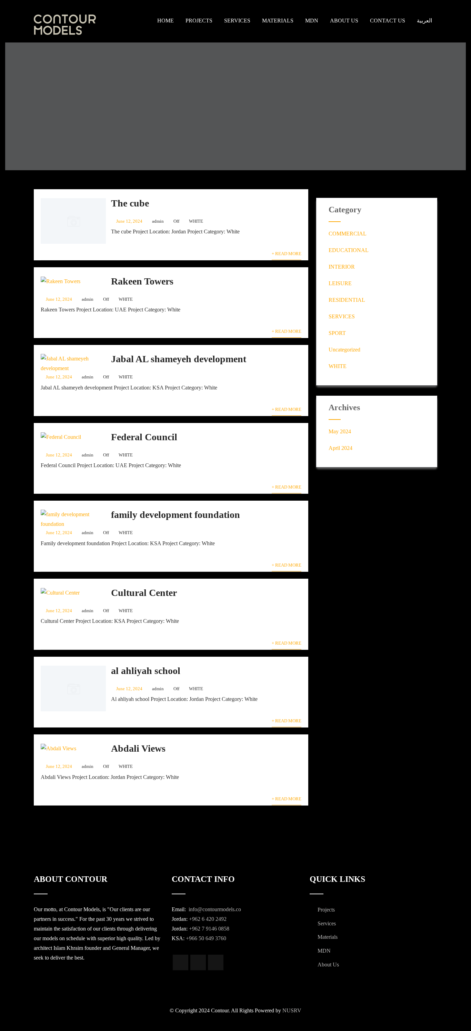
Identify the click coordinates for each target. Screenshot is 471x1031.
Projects (199, 20)
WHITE (196, 221)
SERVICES (342, 316)
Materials (277, 20)
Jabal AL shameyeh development (178, 359)
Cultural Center (144, 592)
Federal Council (144, 437)
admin (158, 221)
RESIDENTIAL (347, 300)
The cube (130, 203)
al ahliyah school (145, 670)
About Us (344, 20)
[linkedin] (215, 962)
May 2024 (340, 431)
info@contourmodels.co (214, 909)
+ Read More (286, 253)
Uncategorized (344, 350)
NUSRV (291, 1010)
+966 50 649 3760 (206, 938)
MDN (311, 20)
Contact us (387, 20)
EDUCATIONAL (349, 250)
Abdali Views (138, 748)
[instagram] (198, 962)
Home (165, 20)
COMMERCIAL (348, 234)
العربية (424, 20)
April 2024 (340, 448)
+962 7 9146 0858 (209, 929)
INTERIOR (342, 267)
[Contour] (78, 25)
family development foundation (175, 514)
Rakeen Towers (142, 281)
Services (237, 20)
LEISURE (340, 283)
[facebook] (180, 962)
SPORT (337, 333)
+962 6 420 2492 (208, 919)
